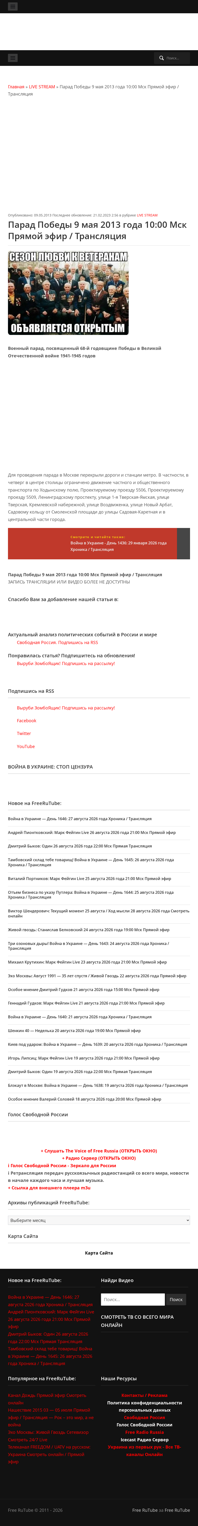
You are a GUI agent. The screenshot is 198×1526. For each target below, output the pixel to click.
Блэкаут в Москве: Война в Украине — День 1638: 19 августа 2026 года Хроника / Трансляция (98, 1085)
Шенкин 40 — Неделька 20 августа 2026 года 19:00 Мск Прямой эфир (74, 1030)
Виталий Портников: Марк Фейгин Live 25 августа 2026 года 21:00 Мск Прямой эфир (89, 878)
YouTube (25, 746)
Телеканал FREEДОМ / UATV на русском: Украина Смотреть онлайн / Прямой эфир (49, 1454)
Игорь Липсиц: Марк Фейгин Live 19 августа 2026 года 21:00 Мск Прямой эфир (84, 1058)
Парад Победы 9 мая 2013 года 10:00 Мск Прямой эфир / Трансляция (97, 230)
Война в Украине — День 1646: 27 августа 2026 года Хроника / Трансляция (80, 818)
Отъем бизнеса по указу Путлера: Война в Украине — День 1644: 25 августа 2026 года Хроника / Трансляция (91, 895)
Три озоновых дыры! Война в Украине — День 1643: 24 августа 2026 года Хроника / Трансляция (88, 946)
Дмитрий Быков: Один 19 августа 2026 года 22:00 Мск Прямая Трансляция (80, 1071)
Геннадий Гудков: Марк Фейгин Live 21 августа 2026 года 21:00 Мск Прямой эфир (86, 1003)
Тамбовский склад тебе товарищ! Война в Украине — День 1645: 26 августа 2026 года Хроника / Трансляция (91, 862)
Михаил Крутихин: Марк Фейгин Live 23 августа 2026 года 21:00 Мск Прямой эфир (87, 962)
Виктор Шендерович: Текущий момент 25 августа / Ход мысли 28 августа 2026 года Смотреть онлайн (99, 913)
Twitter (23, 733)
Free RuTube (145, 1510)
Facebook (26, 720)
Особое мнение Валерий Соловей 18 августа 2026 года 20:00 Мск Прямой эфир (84, 1099)
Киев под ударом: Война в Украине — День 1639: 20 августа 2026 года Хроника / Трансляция (97, 1044)
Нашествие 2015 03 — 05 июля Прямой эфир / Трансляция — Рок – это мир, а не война (51, 1417)
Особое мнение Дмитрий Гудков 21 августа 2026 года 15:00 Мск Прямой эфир (83, 989)
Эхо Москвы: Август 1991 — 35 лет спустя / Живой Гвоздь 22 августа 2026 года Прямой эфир (97, 975)
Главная (16, 87)
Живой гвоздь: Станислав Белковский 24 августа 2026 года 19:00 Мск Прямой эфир (89, 929)
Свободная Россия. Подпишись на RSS (57, 642)
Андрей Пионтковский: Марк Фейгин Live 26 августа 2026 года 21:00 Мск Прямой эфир (92, 832)
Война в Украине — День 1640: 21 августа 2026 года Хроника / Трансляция (80, 1017)
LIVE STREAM (42, 87)
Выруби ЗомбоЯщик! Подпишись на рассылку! (65, 663)
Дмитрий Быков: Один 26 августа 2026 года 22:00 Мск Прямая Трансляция (80, 846)
